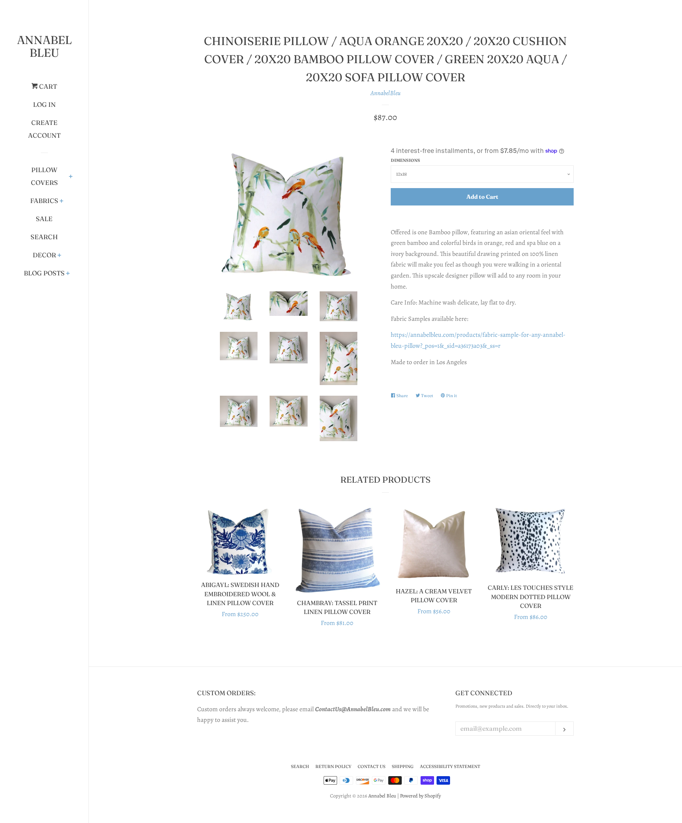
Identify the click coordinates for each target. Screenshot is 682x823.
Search (44, 237)
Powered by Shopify (420, 795)
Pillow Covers (44, 176)
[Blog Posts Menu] (68, 274)
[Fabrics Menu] (61, 201)
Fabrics (44, 201)
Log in (44, 104)
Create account (44, 129)
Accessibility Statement (450, 766)
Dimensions (405, 160)
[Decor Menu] (59, 255)
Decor (44, 255)
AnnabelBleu (385, 93)
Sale (44, 219)
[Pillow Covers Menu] (70, 177)
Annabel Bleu (44, 46)
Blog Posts (44, 273)
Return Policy (333, 766)
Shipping (402, 766)
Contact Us (371, 766)
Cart (47, 86)
